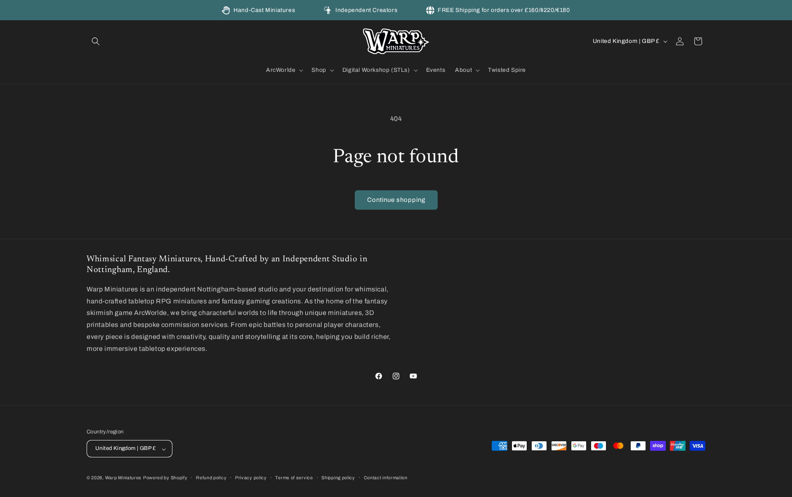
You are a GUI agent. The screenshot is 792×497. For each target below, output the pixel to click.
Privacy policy (251, 477)
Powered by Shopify (165, 478)
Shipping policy (338, 477)
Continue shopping (396, 199)
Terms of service (294, 477)
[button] (96, 41)
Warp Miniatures (123, 478)
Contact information (386, 477)
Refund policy (211, 477)
